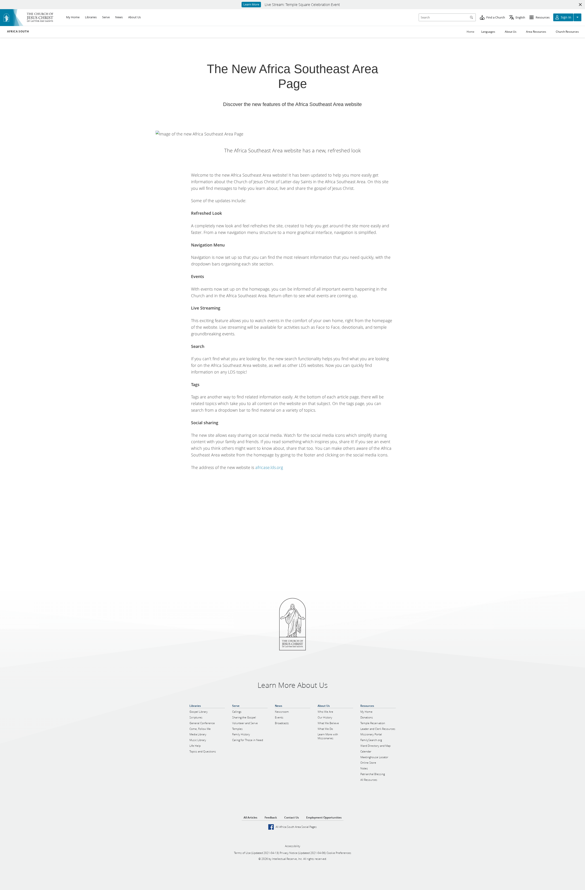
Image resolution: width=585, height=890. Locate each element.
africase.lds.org (269, 467)
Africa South (18, 31)
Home (470, 32)
